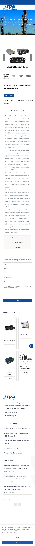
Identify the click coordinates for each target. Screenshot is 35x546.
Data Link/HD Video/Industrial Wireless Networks (16, 442)
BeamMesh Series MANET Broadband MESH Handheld (16, 434)
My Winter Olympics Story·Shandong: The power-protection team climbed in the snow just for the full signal (17, 467)
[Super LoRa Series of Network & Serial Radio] (10, 328)
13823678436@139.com (12, 416)
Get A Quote (8, 95)
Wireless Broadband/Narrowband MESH (17, 428)
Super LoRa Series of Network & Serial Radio (9, 341)
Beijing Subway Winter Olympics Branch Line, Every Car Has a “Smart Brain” (17, 488)
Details (10, 346)
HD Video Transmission (11, 448)
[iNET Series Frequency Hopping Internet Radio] (10, 360)
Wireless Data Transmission (13, 453)
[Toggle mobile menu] (31, 7)
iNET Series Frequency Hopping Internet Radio (9, 374)
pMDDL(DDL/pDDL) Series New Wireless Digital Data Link (25, 335)
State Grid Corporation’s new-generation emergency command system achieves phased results (15, 477)
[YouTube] (15, 504)
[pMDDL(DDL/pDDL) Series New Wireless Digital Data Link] (25, 325)
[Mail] (19, 504)
